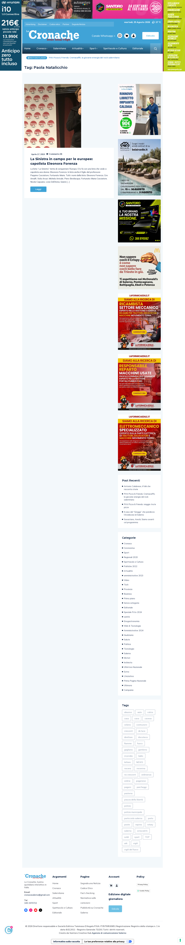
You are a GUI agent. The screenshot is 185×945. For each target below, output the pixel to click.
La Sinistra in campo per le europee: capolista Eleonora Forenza (61, 161)
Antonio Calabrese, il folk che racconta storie (137, 488)
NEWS (139, 762)
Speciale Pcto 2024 (133, 612)
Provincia (128, 589)
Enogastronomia (131, 621)
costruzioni (141, 724)
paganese (141, 780)
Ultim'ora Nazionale (133, 667)
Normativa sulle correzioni (88, 900)
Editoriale (138, 48)
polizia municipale (133, 812)
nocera (127, 768)
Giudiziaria (128, 635)
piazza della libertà (133, 799)
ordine (127, 780)
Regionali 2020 (131, 557)
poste (127, 824)
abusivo (128, 712)
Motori (127, 658)
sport (136, 837)
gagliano (128, 749)
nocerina (141, 768)
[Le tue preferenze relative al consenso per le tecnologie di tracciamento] (180, 940)
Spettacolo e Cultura (114, 48)
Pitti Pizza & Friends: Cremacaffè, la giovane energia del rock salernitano (139, 497)
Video (126, 580)
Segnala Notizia (78, 24)
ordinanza (146, 774)
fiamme (128, 743)
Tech (126, 584)
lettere (127, 762)
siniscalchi (142, 830)
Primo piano (129, 598)
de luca (141, 731)
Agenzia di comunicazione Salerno (109, 933)
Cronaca (41, 48)
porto (150, 818)
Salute (127, 639)
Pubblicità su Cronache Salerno (91, 910)
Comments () (55, 154)
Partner (66, 24)
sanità (127, 616)
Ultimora (128, 685)
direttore (128, 737)
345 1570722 (30, 903)
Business (128, 594)
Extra (126, 671)
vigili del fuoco (131, 849)
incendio (128, 756)
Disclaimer (42, 24)
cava (136, 718)
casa (126, 718)
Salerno (127, 653)
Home (27, 48)
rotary (150, 824)
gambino (142, 749)
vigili (135, 843)
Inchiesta (128, 662)
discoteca (143, 737)
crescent (128, 731)
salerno (128, 830)
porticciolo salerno (133, 818)
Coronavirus (129, 548)
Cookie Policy (144, 891)
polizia (127, 805)
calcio (150, 712)
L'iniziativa (129, 676)
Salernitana (59, 48)
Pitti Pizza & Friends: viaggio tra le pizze (68, 57)
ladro (140, 756)
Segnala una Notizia (90, 883)
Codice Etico (86, 888)
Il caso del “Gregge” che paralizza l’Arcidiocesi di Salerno (139, 513)
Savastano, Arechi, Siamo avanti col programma (139, 521)
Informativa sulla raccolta (66, 941)
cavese (148, 718)
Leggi (38, 189)
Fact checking (87, 893)
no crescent (130, 774)
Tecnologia (129, 649)
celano (127, 724)
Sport (93, 48)
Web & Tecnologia (132, 626)
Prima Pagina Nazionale (135, 681)
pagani (127, 787)
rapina (138, 824)
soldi (126, 837)
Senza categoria (131, 603)
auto (139, 712)
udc (126, 843)
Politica (127, 644)
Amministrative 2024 (134, 630)
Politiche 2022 (130, 566)
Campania (128, 690)
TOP (147, 837)
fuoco (140, 743)
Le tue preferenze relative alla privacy (104, 941)
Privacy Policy (143, 884)
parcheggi (142, 787)
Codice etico (55, 24)
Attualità (77, 48)
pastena (128, 793)
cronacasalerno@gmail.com (36, 895)
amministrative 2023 (133, 575)
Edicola (115, 908)
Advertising (30, 24)
